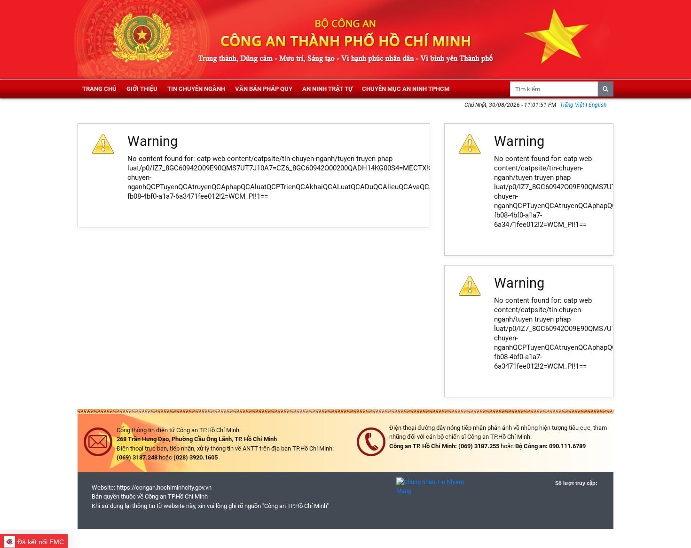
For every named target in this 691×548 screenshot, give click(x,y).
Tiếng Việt (573, 105)
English (597, 105)
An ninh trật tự (327, 88)
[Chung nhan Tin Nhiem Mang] (432, 486)
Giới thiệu (141, 88)
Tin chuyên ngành (196, 88)
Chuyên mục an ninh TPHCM (405, 88)
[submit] (606, 89)
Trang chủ (99, 88)
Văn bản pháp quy (263, 88)
